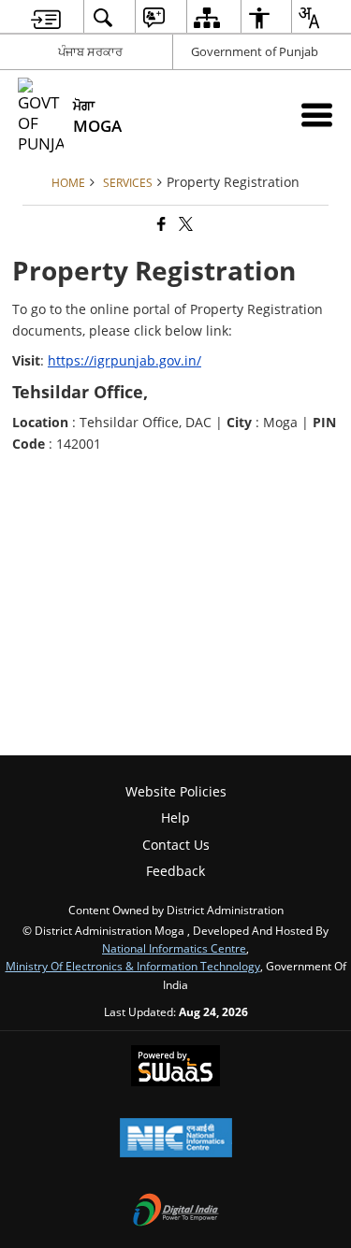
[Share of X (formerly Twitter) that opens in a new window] (184, 224)
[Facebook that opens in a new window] (160, 224)
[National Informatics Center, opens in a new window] (176, 1139)
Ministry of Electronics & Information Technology (133, 965)
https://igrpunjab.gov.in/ (124, 360)
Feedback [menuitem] (175, 871)
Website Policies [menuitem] (176, 791)
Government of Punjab (254, 51)
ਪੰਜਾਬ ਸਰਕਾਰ (90, 51)
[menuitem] (45, 17)
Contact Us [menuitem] (176, 845)
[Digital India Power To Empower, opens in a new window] (176, 1211)
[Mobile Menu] (316, 114)
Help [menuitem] (175, 817)
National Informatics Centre (174, 947)
